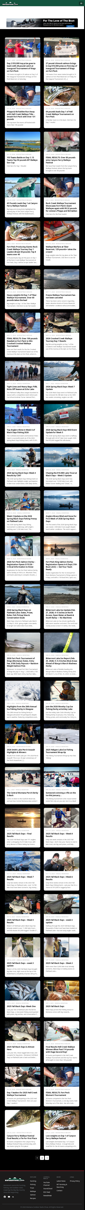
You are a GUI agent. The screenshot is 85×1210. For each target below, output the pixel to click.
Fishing (32, 1184)
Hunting (33, 1181)
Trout (32, 1188)
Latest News (61, 1181)
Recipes (33, 1198)
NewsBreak (47, 1195)
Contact (59, 1190)
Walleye (33, 1191)
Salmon (33, 1195)
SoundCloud (47, 1188)
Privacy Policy (75, 1181)
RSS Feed (46, 1192)
